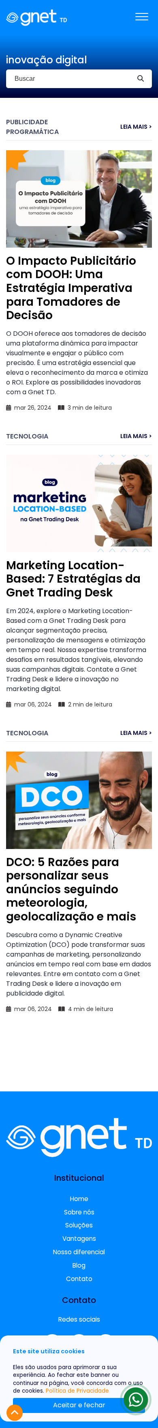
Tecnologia (27, 436)
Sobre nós (79, 1212)
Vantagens (79, 1238)
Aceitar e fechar (79, 1405)
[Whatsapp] (136, 1399)
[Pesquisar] (140, 79)
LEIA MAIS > (136, 126)
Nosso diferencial (79, 1252)
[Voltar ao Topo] (14, 1413)
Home (79, 1199)
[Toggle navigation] (142, 17)
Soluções (79, 1225)
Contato (79, 1279)
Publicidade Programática (32, 126)
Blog (79, 1265)
